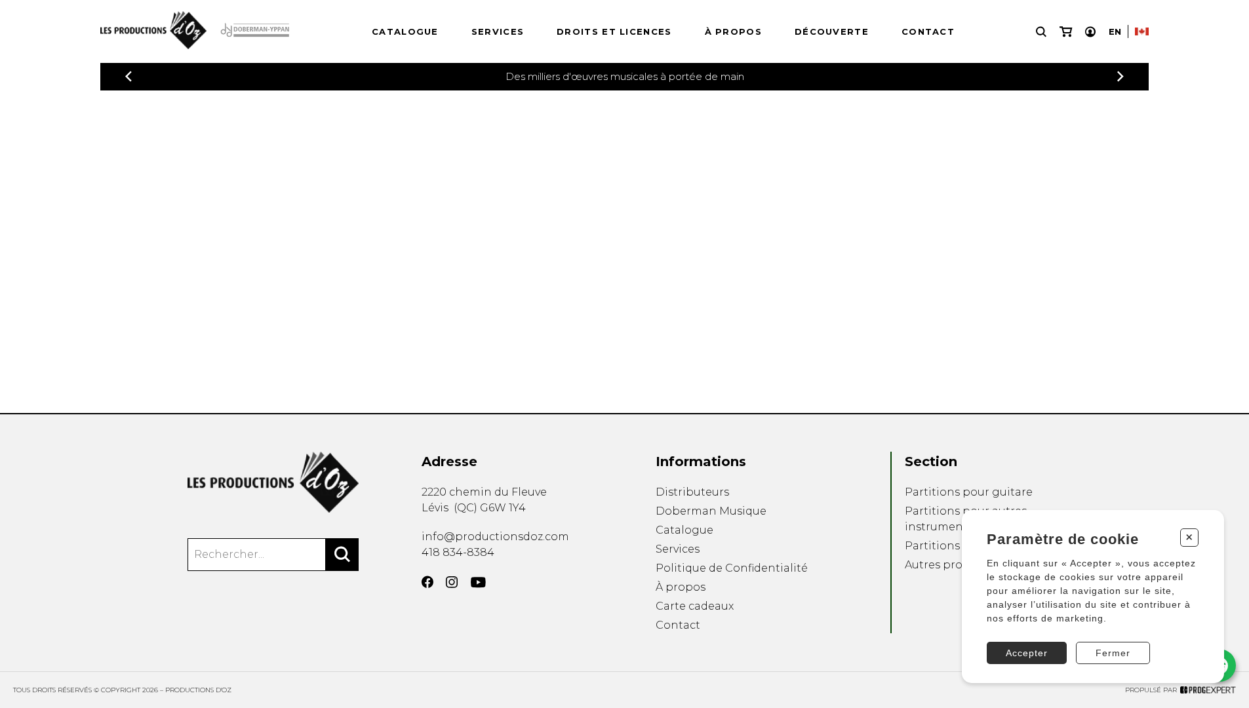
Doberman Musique (711, 511)
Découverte (832, 31)
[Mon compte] (1090, 32)
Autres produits (947, 565)
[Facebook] (427, 582)
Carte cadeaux (695, 606)
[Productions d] (273, 482)
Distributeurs (692, 492)
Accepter (1027, 653)
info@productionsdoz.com (495, 536)
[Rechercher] (342, 554)
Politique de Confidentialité (732, 568)
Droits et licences (614, 31)
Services (497, 31)
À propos (733, 31)
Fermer (1113, 653)
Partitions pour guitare (969, 492)
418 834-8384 (458, 552)
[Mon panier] (1066, 32)
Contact (928, 31)
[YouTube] (478, 582)
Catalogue (405, 31)
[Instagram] (452, 582)
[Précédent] (128, 76)
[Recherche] (1041, 32)
